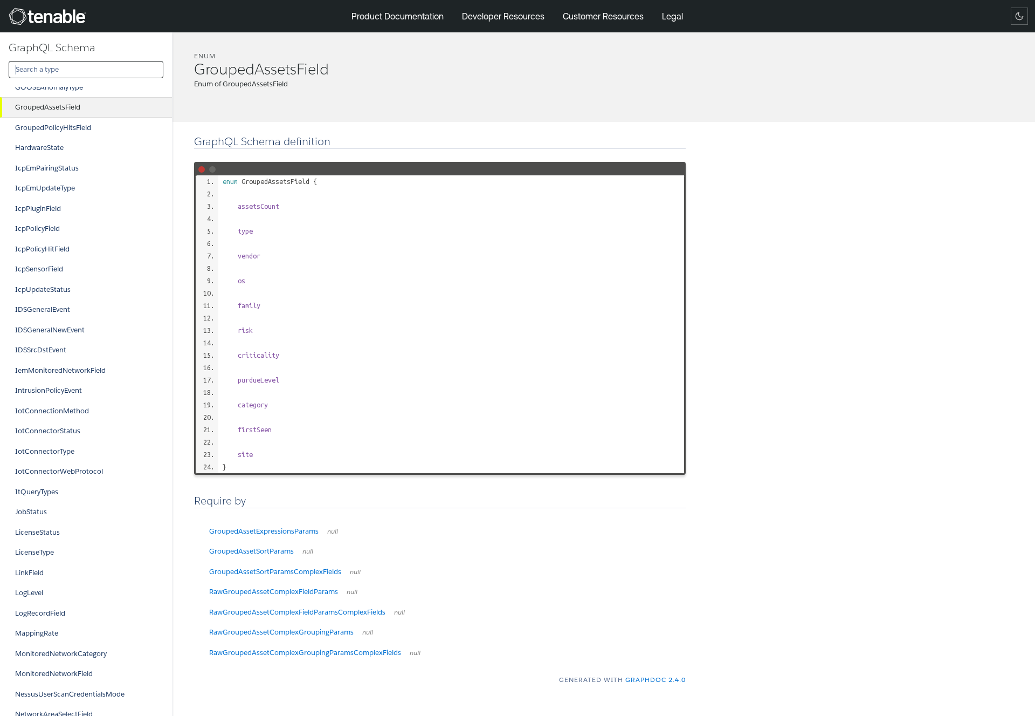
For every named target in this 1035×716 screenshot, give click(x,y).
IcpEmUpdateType (45, 188)
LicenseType (34, 552)
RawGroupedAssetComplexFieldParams (283, 591)
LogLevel (29, 592)
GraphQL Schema (52, 47)
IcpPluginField (38, 208)
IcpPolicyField (37, 228)
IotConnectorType (44, 451)
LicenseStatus (37, 532)
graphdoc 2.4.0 (655, 679)
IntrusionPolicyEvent (48, 390)
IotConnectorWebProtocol (59, 471)
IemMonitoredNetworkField (60, 370)
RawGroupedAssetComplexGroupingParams (291, 632)
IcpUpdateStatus (43, 289)
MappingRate (36, 633)
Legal (672, 16)
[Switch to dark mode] (1019, 16)
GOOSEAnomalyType (49, 87)
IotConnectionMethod (52, 410)
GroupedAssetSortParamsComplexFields (285, 571)
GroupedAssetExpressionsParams (273, 531)
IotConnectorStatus (47, 430)
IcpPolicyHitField (42, 249)
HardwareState (39, 147)
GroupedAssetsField (47, 107)
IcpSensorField (39, 269)
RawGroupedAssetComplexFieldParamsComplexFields (307, 612)
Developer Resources (503, 16)
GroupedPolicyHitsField (53, 127)
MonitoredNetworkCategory (61, 653)
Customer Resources (603, 16)
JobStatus (31, 511)
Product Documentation (397, 16)
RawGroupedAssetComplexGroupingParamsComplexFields (314, 652)
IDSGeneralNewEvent (50, 330)
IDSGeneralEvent (42, 309)
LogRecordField (40, 613)
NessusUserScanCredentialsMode (70, 694)
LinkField (29, 572)
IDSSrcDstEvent (40, 349)
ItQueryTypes (36, 491)
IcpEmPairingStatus (47, 168)
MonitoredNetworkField (54, 673)
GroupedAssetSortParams (261, 551)
